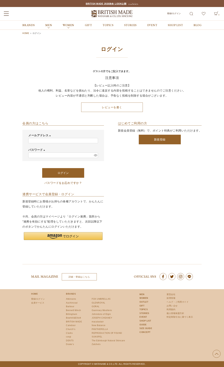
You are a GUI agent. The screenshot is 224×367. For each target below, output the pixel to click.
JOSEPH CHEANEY (102, 318)
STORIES (130, 25)
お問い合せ (172, 306)
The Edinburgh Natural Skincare (108, 340)
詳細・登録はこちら (79, 276)
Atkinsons (71, 299)
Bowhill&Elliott (73, 318)
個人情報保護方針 (175, 313)
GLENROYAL (98, 303)
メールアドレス (40, 135)
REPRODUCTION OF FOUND (107, 333)
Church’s (70, 329)
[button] (63, 236)
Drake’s (70, 344)
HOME (25, 33)
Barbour (70, 306)
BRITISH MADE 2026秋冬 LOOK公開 (106, 3)
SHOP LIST (175, 25)
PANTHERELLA (100, 329)
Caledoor (71, 325)
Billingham (71, 314)
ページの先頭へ (216, 354)
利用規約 (171, 309)
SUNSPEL (97, 337)
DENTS (70, 340)
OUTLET (143, 302)
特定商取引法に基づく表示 (180, 317)
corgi (68, 337)
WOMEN (143, 298)
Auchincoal (72, 303)
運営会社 (171, 294)
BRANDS (28, 25)
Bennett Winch (73, 310)
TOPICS (108, 25)
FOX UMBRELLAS (101, 299)
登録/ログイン (174, 13)
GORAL (96, 306)
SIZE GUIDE (145, 328)
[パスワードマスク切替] (95, 155)
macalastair (98, 321)
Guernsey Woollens (102, 310)
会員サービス (37, 303)
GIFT (88, 25)
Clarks (69, 333)
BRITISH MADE (74, 321)
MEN (142, 294)
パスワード (37, 149)
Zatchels (96, 344)
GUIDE (143, 324)
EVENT (152, 25)
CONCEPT (144, 332)
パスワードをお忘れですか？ (63, 182)
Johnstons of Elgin (101, 314)
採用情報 (171, 298)
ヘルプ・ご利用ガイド (177, 302)
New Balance (99, 325)
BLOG (198, 25)
